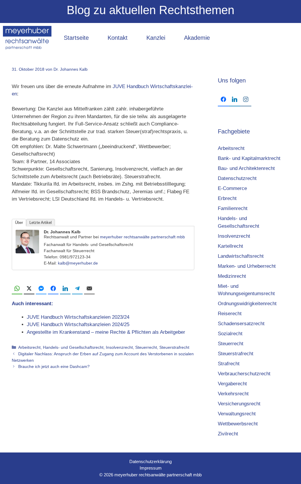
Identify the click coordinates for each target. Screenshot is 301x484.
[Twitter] (29, 288)
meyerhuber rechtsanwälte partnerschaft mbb (142, 236)
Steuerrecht (146, 347)
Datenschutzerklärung (150, 461)
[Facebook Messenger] (41, 288)
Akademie (197, 37)
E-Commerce (232, 188)
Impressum (151, 467)
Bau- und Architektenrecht (246, 168)
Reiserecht (230, 313)
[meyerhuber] (27, 37)
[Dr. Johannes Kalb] (27, 252)
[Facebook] (53, 288)
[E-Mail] (89, 288)
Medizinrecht (232, 276)
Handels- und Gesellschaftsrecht (73, 347)
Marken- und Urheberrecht (247, 266)
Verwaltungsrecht (237, 414)
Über (19, 222)
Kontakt (118, 37)
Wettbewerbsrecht (238, 424)
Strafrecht (229, 363)
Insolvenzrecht (119, 347)
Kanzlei (155, 37)
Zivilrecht (228, 434)
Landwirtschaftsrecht (241, 256)
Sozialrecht (230, 333)
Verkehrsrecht (233, 394)
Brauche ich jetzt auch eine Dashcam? (54, 366)
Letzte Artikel (40, 222)
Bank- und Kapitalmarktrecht (249, 158)
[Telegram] (77, 288)
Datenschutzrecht (237, 178)
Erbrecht (227, 198)
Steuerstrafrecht (174, 347)
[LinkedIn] (65, 288)
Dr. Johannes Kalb (62, 231)
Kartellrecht (230, 246)
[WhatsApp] (17, 288)
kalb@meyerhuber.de (78, 263)
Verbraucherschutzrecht (244, 373)
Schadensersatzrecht (241, 323)
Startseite (76, 37)
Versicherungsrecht (239, 404)
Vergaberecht (232, 383)
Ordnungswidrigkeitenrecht (247, 303)
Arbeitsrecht (29, 347)
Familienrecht (233, 208)
